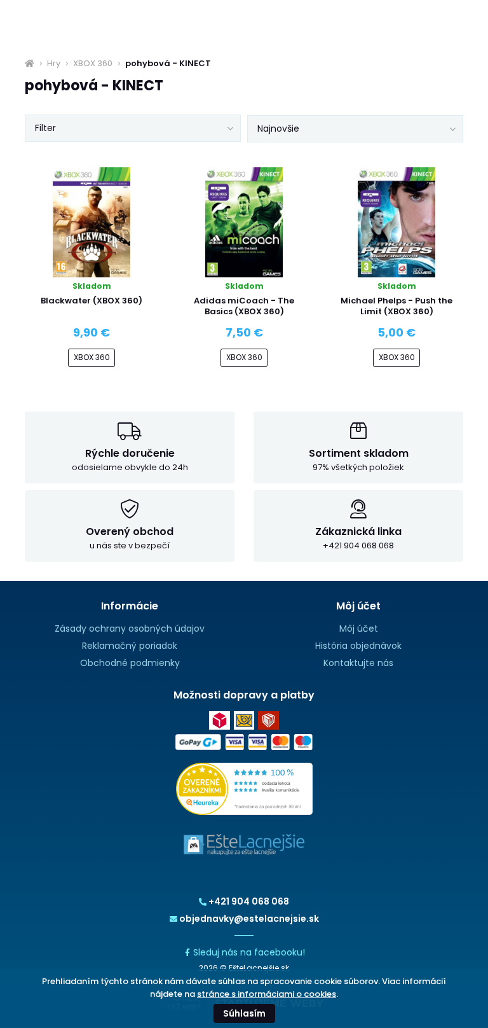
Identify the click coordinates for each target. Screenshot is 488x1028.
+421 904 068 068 (248, 901)
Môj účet (358, 628)
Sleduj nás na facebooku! (249, 952)
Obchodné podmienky (130, 662)
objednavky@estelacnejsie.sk (249, 918)
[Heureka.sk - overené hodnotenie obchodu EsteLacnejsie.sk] (244, 787)
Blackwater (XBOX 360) (91, 301)
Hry (53, 64)
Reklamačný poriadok (129, 645)
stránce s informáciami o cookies (266, 994)
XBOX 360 (92, 64)
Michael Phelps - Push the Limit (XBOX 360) (396, 306)
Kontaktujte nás (358, 662)
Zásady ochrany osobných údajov (130, 628)
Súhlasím (244, 1013)
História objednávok (358, 645)
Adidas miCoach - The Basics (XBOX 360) (244, 306)
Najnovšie (278, 128)
